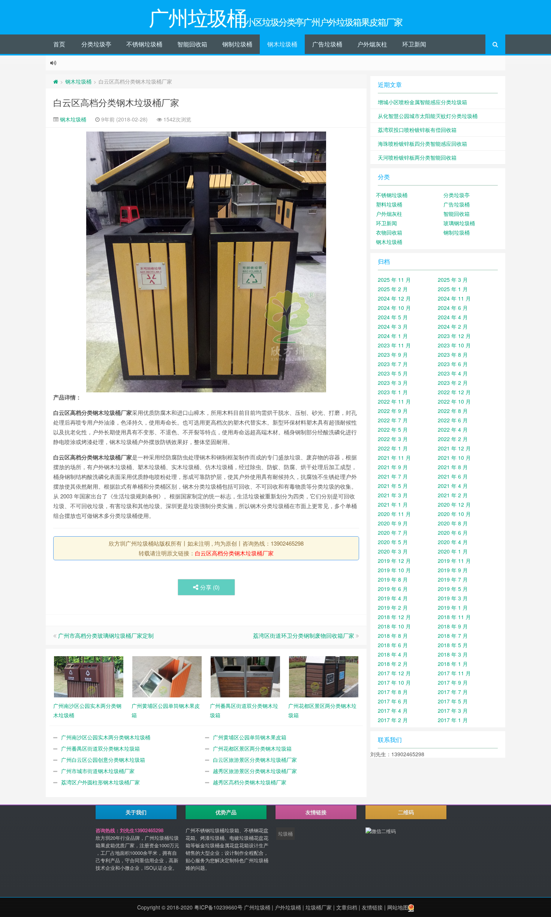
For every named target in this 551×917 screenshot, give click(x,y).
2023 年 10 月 (454, 345)
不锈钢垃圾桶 (144, 44)
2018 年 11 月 (454, 617)
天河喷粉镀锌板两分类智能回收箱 (417, 157)
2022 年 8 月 (453, 410)
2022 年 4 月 (453, 429)
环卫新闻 (414, 44)
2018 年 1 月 (453, 663)
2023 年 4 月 (453, 373)
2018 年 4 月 (393, 654)
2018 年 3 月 (453, 654)
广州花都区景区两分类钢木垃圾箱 (252, 748)
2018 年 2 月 (393, 663)
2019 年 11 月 (454, 560)
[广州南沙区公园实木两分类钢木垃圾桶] (88, 676)
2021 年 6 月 (453, 476)
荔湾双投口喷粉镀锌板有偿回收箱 (417, 129)
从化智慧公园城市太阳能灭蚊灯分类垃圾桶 (428, 116)
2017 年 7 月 (453, 692)
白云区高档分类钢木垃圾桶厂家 (116, 102)
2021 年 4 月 (453, 485)
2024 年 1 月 (393, 336)
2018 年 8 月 (393, 635)
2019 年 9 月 (453, 570)
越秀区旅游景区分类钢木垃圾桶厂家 (255, 771)
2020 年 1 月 (453, 551)
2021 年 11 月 (394, 457)
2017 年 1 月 (453, 720)
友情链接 (372, 907)
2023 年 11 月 (394, 345)
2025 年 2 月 (393, 289)
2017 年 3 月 (453, 710)
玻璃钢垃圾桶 (459, 223)
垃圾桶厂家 (318, 907)
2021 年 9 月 (393, 467)
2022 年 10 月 (454, 401)
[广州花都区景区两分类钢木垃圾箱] (323, 676)
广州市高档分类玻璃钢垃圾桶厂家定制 (106, 635)
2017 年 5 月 (453, 701)
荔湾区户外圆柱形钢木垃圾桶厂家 (100, 782)
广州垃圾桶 (257, 907)
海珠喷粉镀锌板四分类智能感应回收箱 (422, 143)
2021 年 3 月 (393, 495)
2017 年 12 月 (394, 673)
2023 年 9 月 (393, 354)
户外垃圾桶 (288, 907)
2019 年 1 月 (453, 607)
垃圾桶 (285, 833)
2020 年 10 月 (454, 514)
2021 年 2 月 (453, 495)
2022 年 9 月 (393, 410)
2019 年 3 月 (453, 598)
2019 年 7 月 (453, 579)
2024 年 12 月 (394, 298)
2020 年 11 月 (394, 514)
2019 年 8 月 (393, 579)
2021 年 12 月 (454, 448)
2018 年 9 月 (453, 626)
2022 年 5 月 (393, 429)
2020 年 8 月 (453, 523)
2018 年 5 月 (453, 645)
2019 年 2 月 (393, 607)
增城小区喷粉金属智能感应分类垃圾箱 (422, 102)
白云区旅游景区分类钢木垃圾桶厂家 (255, 759)
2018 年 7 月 (453, 635)
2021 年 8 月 (453, 467)
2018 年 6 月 (393, 645)
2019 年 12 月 (394, 560)
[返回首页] (55, 81)
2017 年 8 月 (393, 692)
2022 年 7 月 (393, 420)
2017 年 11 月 (454, 673)
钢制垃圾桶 (237, 44)
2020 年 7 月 (393, 532)
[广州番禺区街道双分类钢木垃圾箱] (245, 676)
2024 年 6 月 (453, 307)
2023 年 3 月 (393, 382)
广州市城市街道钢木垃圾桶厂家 (98, 771)
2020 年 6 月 (453, 532)
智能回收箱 (192, 44)
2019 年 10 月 (394, 570)
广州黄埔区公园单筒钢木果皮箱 (249, 737)
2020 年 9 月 (393, 523)
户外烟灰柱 (372, 44)
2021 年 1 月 (393, 504)
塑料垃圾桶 (389, 204)
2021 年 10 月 (454, 457)
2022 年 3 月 (393, 439)
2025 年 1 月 (453, 289)
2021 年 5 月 (393, 485)
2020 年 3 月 (393, 551)
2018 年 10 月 (394, 626)
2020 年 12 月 (454, 504)
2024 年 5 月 (393, 317)
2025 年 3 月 (453, 279)
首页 (59, 44)
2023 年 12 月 (454, 336)
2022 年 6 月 (453, 420)
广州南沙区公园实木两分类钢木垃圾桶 (105, 737)
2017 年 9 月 (453, 682)
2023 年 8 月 (453, 354)
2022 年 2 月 (453, 439)
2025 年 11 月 (394, 279)
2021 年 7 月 (393, 476)
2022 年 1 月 (393, 448)
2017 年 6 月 (393, 701)
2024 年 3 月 (393, 326)
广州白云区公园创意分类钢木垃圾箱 (103, 759)
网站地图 (397, 907)
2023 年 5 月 (393, 373)
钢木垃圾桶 (282, 44)
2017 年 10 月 (394, 682)
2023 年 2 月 (453, 382)
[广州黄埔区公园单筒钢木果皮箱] (167, 676)
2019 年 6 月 (393, 588)
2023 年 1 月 (393, 392)
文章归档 (346, 907)
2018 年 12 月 (394, 617)
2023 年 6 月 (453, 364)
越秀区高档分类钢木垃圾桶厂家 (249, 782)
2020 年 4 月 (453, 542)
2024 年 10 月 (394, 307)
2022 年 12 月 (454, 392)
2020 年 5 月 (393, 542)
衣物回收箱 (389, 232)
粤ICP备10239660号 (218, 907)
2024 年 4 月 (453, 317)
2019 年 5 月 (453, 588)
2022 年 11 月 (394, 401)
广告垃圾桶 (327, 44)
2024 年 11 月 (454, 298)
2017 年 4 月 (393, 710)
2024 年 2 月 (453, 326)
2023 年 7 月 (393, 364)
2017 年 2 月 (393, 720)
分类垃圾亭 (96, 44)
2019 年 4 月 (393, 598)
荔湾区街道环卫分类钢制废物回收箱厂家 (303, 635)
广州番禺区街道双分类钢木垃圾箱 (100, 748)
